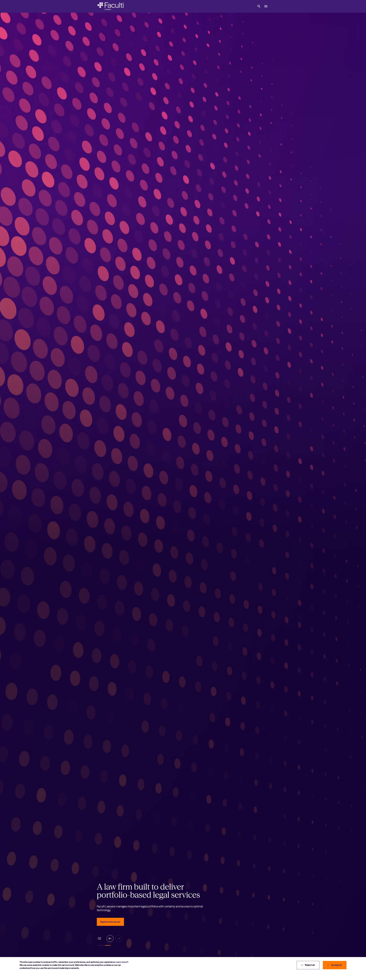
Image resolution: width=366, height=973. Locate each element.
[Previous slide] (110, 938)
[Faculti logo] (110, 6)
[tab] (101, 945)
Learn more (121, 962)
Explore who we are (110, 921)
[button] (259, 6)
